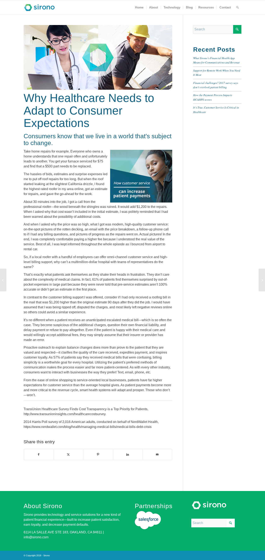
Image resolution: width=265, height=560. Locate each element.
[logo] (39, 7)
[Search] (237, 7)
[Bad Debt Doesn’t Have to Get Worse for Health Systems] (3, 280)
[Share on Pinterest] (98, 454)
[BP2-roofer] (98, 57)
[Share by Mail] (157, 454)
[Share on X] (68, 454)
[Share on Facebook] (38, 454)
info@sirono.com (36, 537)
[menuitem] (139, 7)
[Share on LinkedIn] (127, 454)
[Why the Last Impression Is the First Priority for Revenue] (262, 280)
